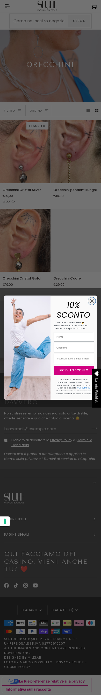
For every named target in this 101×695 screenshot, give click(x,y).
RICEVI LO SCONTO (74, 370)
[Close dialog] (92, 301)
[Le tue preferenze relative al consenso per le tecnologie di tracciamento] (5, 521)
